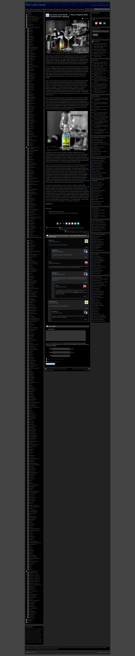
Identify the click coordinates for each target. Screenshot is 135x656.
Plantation (31, 443)
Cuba (30, 61)
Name (50, 348)
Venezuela (31, 143)
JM (29, 332)
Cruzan (30, 243)
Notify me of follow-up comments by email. (55, 359)
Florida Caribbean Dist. (33, 288)
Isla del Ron (31, 324)
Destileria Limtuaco (32, 254)
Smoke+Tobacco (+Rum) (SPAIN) (100, 151)
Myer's (30, 408)
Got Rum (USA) (97, 188)
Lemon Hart (31, 358)
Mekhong (30, 380)
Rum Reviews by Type (79, 228)
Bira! (30, 187)
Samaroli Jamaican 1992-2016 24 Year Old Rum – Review (81, 369)
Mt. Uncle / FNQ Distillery (33, 402)
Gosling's (30, 298)
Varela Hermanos (32, 544)
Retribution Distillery (33, 463)
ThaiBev (30, 527)
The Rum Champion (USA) (99, 250)
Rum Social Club (97, 171)
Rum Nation (31, 478)
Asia (30, 34)
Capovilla (31, 207)
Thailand (30, 134)
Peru (30, 112)
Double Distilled (32, 595)
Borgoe (30, 195)
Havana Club (31, 305)
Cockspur (31, 234)
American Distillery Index (98, 257)
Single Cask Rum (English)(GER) (100, 172)
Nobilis (30, 419)
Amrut (30, 161)
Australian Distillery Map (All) (99, 260)
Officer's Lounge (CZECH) (99, 242)
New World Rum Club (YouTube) (100, 226)
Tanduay (30, 520)
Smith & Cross (77, 179)
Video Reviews (81, 9)
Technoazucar (31, 524)
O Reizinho (31, 424)
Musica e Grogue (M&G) (33, 407)
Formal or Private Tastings (32, 19)
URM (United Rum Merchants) (34, 542)
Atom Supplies (31, 167)
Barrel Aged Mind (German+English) (101, 282)
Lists (28, 22)
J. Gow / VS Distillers (33, 327)
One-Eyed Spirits (32, 433)
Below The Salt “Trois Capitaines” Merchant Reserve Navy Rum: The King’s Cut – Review (100, 88)
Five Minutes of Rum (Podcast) (99, 222)
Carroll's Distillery (32, 214)
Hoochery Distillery (32, 313)
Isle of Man (31, 87)
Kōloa (30, 341)
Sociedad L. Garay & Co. (33, 505)
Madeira (30, 95)
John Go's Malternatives (98, 140)
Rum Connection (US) (98, 195)
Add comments (86, 18)
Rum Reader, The (97, 268)
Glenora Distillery (32, 294)
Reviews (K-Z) (59, 9)
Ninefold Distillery (32, 418)
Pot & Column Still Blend (71, 232)
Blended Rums (32, 587)
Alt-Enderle (31, 159)
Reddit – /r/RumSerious (98, 265)
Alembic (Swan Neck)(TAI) (99, 160)
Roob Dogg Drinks (97, 296)
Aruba (30, 33)
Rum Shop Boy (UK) (97, 169)
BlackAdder (31, 190)
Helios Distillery (32, 308)
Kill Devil (30, 338)
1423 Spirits (31, 148)
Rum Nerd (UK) (97, 308)
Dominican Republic (33, 66)
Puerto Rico (31, 115)
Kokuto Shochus (32, 602)
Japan (30, 90)
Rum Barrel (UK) (97, 148)
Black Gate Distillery (33, 189)
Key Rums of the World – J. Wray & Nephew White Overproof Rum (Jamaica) (69, 15)
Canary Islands (32, 53)
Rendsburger (31, 460)
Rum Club (31, 477)
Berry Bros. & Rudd (32, 184)
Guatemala (31, 78)
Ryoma (30, 480)
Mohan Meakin (32, 390)
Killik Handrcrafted (32, 340)
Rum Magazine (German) (98, 198)
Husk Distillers (31, 316)
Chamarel (31, 224)
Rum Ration (96, 199)
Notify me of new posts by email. (53, 361)
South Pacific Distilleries (33, 506)
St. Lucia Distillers (32, 510)
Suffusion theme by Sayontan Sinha (103, 652)
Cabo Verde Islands (32, 48)
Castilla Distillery (32, 218)
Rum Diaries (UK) (97, 300)
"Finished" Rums (32, 572)
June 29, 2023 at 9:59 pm (53, 302)
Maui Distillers (31, 377)
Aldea (30, 158)
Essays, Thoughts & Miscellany (33, 17)
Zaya (30, 567)
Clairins (30, 592)
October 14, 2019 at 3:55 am (57, 251)
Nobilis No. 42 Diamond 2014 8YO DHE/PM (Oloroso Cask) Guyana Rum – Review (101, 81)
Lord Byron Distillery (33, 365)
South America (31, 122)
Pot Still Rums (31, 606)
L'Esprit (30, 343)
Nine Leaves (31, 416)
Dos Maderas (31, 268)
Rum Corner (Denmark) (98, 297)
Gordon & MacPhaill (33, 296)
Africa (30, 28)
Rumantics (96, 311)
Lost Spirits (31, 366)
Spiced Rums (31, 611)
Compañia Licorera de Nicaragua (35, 237)
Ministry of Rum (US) (98, 163)
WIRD (30, 559)
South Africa (31, 120)
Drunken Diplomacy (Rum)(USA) (100, 285)
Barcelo (30, 175)
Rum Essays (38, 9)
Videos (28, 622)
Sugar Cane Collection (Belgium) (100, 316)
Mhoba (30, 385)
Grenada (30, 75)
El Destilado (31, 276)
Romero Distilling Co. (33, 472)
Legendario (31, 357)
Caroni (30, 212)
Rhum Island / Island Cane (34, 464)
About (27, 9)
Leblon (30, 355)
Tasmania (31, 133)
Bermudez (31, 182)
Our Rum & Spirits (32, 435)
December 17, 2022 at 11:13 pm (58, 274)
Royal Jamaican (32, 474)
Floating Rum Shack (97, 187)
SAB (30, 481)
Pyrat (30, 453)
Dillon (30, 259)
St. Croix (30, 123)
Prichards (31, 449)
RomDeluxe (31, 471)
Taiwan (30, 131)
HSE (30, 315)
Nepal (30, 105)
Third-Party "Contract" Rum (34, 530)
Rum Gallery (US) (97, 302)
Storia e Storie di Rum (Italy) (99, 314)
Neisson (30, 411)
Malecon (30, 371)
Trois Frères (31, 536)
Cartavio (30, 215)
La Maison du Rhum (33, 349)
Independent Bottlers (33, 318)
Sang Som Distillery (32, 492)
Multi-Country (31, 103)
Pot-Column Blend (32, 608)
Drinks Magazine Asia (98, 262)
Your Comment (51, 329)
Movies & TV (29, 25)
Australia (30, 37)
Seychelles (31, 119)
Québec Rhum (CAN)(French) (99, 190)
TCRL (30, 522)
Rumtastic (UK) (96, 313)
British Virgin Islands (33, 47)
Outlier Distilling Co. (32, 436)
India (30, 83)
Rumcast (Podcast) (97, 230)
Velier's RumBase (97, 273)
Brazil (30, 45)
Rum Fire (83, 179)
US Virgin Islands (32, 140)
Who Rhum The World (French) (100, 321)
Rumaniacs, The (97, 310)
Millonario (31, 386)
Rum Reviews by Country (32, 27)
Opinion (32, 9)
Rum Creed (96, 299)
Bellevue (30, 179)
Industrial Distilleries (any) (34, 319)
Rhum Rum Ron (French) (98, 294)
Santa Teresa (31, 494)
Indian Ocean (31, 84)
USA (30, 142)
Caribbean (31, 55)
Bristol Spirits (31, 198)
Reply (86, 247)
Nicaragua (31, 106)
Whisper (30, 553)
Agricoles (30, 586)
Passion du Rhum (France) (99, 293)
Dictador (30, 257)
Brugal (30, 201)
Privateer (30, 450)
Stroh (30, 514)
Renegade (31, 461)
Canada (30, 52)
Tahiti (30, 129)
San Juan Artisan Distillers (34, 491)
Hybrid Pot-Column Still (33, 600)
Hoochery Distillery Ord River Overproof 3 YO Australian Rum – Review (101, 104)
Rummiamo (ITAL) (97, 202)
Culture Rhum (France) (98, 185)
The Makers (65, 9)
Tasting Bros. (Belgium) (98, 176)
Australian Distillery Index (98, 259)
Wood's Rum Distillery (33, 561)
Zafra (30, 566)
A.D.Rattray (31, 151)
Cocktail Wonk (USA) (98, 182)
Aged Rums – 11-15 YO (33, 578)
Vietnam (30, 145)
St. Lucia (30, 125)
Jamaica (72, 227)
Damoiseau (31, 246)
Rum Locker (96, 307)
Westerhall (31, 550)
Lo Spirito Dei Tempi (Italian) (99, 291)
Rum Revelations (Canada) (99, 201)
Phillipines (31, 114)
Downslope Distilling (33, 269)
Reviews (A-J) (51, 9)
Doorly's (30, 266)
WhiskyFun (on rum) (97, 154)
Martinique (31, 98)
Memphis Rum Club (97, 241)
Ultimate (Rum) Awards (98, 270)
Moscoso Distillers (32, 399)
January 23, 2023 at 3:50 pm (61, 286)
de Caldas (31, 248)
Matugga (30, 374)
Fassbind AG (31, 284)
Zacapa (30, 564)
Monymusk (31, 396)
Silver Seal (31, 502)
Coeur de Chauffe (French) (99, 184)
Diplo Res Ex (80, 188)
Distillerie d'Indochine (33, 262)
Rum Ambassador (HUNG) (99, 244)
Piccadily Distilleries (33, 441)
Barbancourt (31, 173)
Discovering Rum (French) (99, 283)
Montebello (31, 394)
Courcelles (31, 241)
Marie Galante (31, 97)
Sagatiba (30, 483)
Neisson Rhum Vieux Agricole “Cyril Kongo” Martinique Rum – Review (101, 99)
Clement (30, 232)
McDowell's (31, 379)
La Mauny (31, 351)
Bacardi (30, 170)
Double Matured (32, 597)
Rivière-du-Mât (32, 469)
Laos (30, 92)
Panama (30, 109)
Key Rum (53, 57)
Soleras (30, 609)
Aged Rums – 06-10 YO (33, 577)
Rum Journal (96, 196)
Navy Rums (31, 603)
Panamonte (31, 439)
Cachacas (31, 589)
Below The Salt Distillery (33, 181)
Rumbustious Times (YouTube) (100, 229)
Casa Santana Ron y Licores (34, 217)
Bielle (30, 186)
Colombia (31, 58)
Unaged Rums (61, 229)
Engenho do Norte (32, 280)
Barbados (31, 41)
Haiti (30, 81)
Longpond (31, 361)
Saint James (31, 486)
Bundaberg (31, 203)
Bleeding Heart (32, 192)
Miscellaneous (30, 24)
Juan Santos (31, 333)
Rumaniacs (44, 9)
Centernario (31, 221)
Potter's (30, 447)
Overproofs (31, 605)
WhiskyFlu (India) (97, 153)
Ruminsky (53, 227)
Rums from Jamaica (78, 232)
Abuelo (30, 156)
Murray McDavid (32, 405)
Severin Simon (32, 500)
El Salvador (31, 69)
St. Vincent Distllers (32, 513)
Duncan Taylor (31, 271)
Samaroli (30, 488)
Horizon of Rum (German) (99, 239)
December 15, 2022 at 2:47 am (54, 263)
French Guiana (32, 73)
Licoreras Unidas (32, 360)
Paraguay (31, 111)
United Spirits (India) (33, 541)
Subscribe (95, 34)
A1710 (30, 154)
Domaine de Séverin (33, 263)
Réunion (30, 117)
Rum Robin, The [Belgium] (99, 168)
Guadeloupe (31, 76)
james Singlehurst (97, 98)
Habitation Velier (32, 301)
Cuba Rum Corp (32, 245)
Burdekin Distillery (32, 204)
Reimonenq (31, 457)
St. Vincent (31, 126)
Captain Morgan (32, 211)
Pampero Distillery (32, 438)
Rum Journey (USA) (97, 166)
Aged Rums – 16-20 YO (33, 580)
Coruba (30, 240)
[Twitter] (100, 23)
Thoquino (31, 531)
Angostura (31, 162)
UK (29, 137)
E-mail (50, 352)
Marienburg (31, 372)
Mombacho (31, 391)
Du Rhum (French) (97, 286)
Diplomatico (31, 260)
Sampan (30, 489)
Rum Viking (96, 248)
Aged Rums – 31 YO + (33, 583)
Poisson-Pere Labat (32, 444)
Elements (30, 279)
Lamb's (30, 352)
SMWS (30, 503)
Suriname (31, 128)
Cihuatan (30, 229)
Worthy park (31, 563)
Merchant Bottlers (32, 382)
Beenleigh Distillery (32, 178)
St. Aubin (30, 508)
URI (51, 355)
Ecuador (30, 67)
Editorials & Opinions (31, 16)
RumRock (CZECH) (97, 204)
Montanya (31, 393)
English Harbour (32, 282)
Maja (30, 369)
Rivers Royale (31, 467)
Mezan (30, 383)
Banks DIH (31, 172)
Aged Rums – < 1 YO (33, 573)
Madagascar (31, 94)
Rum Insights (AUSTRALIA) (99, 305)
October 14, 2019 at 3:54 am (54, 241)
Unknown (31, 139)
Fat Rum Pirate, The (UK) (98, 139)
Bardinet (30, 176)
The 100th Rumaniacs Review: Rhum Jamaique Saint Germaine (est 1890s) (56, 369)
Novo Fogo (31, 422)
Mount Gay (31, 400)
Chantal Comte (32, 226)
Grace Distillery (32, 299)
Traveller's (31, 534)
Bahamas (31, 39)
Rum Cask (31, 475)
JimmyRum (31, 330)
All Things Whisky (97, 256)
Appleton (62, 227)
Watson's (30, 549)
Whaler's (30, 552)
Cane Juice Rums (32, 591)
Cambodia (31, 50)
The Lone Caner (35, 4)
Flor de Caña (31, 287)
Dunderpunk (96, 238)
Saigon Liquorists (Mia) (33, 485)
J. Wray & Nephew (67, 227)
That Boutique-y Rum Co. (34, 528)
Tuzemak (30, 539)
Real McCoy (31, 455)
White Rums (66, 229)
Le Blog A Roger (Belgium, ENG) (100, 142)
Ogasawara (31, 427)
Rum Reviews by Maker (70, 228)
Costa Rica (31, 59)
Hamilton (30, 302)
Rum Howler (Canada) (98, 303)
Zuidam (30, 569)
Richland (30, 466)
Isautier (30, 322)
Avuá (30, 168)
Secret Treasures (32, 497)
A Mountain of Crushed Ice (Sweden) (101, 279)
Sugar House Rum (32, 516)
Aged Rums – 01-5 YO (33, 575)
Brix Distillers (31, 200)
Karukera (30, 337)
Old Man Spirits (32, 428)
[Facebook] (104, 23)
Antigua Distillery (32, 164)
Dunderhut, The (97, 288)
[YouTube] (96, 23)
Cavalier (30, 220)
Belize (30, 42)
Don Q (30, 265)
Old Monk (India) (32, 430)
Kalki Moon (31, 335)
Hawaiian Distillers (32, 307)
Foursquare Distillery (33, 291)
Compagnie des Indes (33, 235)
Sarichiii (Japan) (97, 150)
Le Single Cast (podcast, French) (100, 224)
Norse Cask (31, 421)
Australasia (31, 36)
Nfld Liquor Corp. (32, 414)
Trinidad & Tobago (32, 136)
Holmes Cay (31, 312)
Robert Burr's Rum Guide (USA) (100, 267)
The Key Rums (73, 9)
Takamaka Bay (32, 519)
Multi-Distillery (31, 404)
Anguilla (30, 30)
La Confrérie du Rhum (33, 344)
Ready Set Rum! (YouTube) (99, 227)
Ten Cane (31, 525)
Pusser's (30, 452)
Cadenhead (31, 206)
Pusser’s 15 (71, 188)
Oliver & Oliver (31, 432)
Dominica (31, 64)
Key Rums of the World (78, 227)
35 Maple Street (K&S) (33, 150)
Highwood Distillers (32, 310)
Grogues (30, 598)
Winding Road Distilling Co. (34, 558)
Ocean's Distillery (32, 425)
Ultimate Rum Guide (97, 271)
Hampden (31, 304)
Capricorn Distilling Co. (33, 209)
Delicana (30, 249)
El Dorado (31, 277)
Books (28, 14)
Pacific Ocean (31, 108)
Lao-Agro (30, 354)
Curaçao (30, 62)
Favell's (30, 285)
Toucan (30, 533)
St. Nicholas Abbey (32, 511)
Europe (30, 70)
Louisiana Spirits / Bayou (33, 368)
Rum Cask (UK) (97, 193)
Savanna (30, 496)
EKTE (30, 274)
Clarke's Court (31, 231)
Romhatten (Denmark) (98, 191)
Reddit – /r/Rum (97, 264)
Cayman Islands (32, 56)
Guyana (30, 80)
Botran (30, 196)
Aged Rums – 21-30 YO (33, 581)
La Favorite (31, 346)
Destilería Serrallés (32, 255)
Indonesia (31, 86)
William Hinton (31, 555)
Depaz (30, 252)
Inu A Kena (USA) (97, 289)
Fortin (30, 290)
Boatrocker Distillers (33, 193)
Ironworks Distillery (32, 321)
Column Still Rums (32, 594)
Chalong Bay (31, 223)
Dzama (30, 273)
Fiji (29, 72)
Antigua (30, 31)
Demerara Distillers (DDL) (34, 251)
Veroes (30, 547)
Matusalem (31, 375)
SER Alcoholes (32, 499)
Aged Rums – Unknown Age (34, 584)
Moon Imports (31, 397)
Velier (30, 545)
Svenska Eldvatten (32, 517)
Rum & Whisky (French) (98, 165)
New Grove (31, 413)
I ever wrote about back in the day (70, 66)
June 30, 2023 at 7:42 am (57, 312)
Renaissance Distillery (33, 458)
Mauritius (30, 100)
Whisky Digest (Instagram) (99, 319)
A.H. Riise (31, 153)
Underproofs (31, 614)
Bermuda (30, 44)
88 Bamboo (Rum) (97, 236)
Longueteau (31, 363)
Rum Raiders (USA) (97, 247)
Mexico (30, 101)
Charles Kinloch (32, 228)
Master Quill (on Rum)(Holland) (100, 162)
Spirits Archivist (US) (97, 174)
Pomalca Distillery (32, 446)
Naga (30, 410)
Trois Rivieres (31, 538)
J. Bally (30, 326)
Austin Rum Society (97, 280)
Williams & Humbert (32, 556)
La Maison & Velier (32, 347)
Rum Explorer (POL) (97, 245)
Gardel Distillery (32, 293)
